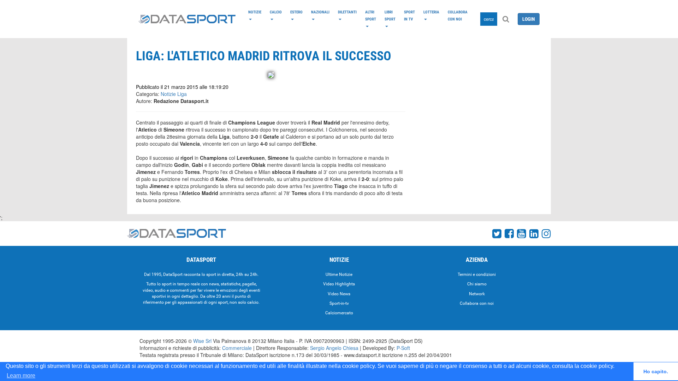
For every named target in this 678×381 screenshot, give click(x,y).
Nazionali (320, 12)
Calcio (276, 12)
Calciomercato (339, 312)
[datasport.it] (187, 19)
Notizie (254, 12)
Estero (296, 12)
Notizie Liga (174, 93)
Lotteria (431, 12)
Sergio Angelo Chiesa (334, 347)
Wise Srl (202, 340)
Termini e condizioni (477, 274)
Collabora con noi (458, 16)
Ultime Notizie (339, 274)
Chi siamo (477, 284)
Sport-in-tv (339, 303)
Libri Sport (390, 16)
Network (477, 293)
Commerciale (237, 347)
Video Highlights (339, 284)
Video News (339, 293)
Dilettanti (347, 12)
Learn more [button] (21, 376)
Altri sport (370, 16)
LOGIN (528, 19)
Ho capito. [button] (655, 371)
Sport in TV (409, 16)
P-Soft (403, 347)
